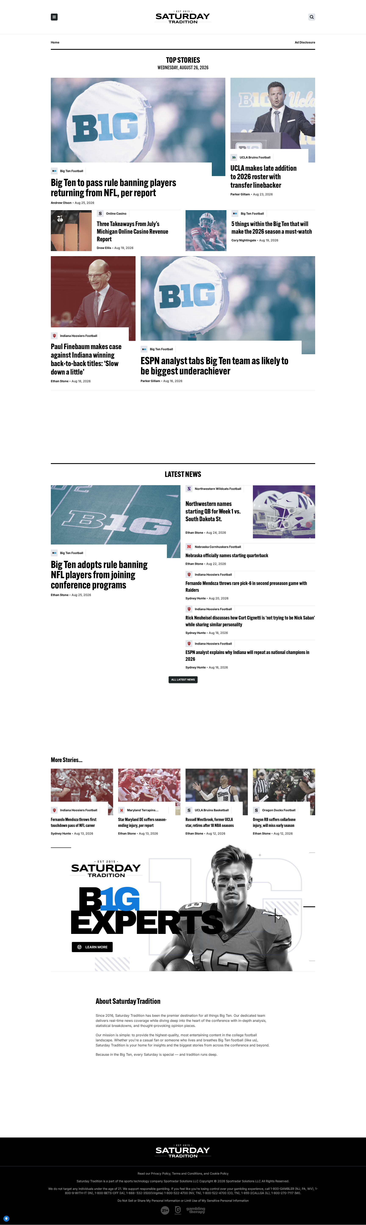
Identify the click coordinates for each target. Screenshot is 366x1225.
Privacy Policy (160, 1173)
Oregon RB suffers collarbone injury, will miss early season (274, 822)
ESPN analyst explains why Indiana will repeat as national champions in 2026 (247, 655)
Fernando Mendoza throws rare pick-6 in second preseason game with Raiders (246, 586)
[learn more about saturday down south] (183, 906)
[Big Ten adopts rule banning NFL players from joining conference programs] (115, 521)
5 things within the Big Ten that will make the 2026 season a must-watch (272, 227)
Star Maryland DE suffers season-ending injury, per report (142, 822)
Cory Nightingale (244, 240)
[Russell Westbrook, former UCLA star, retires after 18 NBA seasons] (217, 792)
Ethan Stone (59, 381)
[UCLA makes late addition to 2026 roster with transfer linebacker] (272, 120)
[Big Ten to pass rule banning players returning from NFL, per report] (138, 127)
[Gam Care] (178, 1210)
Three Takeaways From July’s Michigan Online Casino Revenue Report (132, 231)
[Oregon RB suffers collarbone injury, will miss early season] (284, 792)
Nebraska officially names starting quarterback (227, 555)
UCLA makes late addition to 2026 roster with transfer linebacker (263, 176)
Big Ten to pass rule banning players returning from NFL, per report (113, 187)
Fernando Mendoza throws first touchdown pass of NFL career (73, 822)
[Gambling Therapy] (195, 1210)
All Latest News (183, 679)
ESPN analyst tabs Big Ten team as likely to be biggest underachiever (214, 366)
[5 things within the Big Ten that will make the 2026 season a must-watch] (206, 230)
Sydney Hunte (196, 598)
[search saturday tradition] (311, 17)
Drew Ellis (104, 248)
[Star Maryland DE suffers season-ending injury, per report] (149, 792)
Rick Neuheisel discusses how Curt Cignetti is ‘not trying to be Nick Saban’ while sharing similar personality (250, 621)
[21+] (165, 1210)
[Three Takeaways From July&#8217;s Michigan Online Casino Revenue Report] (71, 230)
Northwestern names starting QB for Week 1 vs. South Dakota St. (213, 511)
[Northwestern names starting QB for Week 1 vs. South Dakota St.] (284, 511)
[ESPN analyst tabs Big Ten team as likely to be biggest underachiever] (228, 305)
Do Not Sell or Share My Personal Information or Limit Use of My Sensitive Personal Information (183, 1200)
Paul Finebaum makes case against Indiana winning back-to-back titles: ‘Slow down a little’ (86, 359)
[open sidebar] (54, 17)
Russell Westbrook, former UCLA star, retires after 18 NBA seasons (210, 822)
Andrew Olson (61, 202)
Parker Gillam (240, 194)
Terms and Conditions (187, 1173)
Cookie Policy (219, 1173)
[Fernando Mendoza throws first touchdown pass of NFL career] (82, 792)
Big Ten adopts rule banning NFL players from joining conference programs (99, 574)
